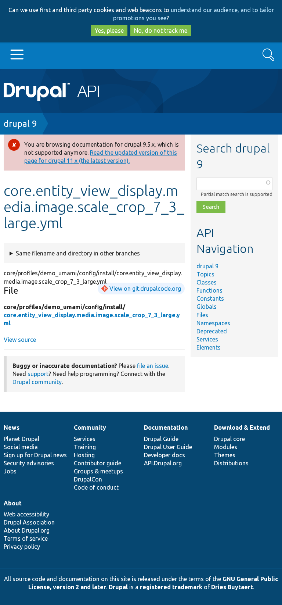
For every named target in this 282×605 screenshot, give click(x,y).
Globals (206, 306)
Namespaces (213, 323)
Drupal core (229, 439)
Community (90, 427)
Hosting (84, 455)
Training (85, 447)
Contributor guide (97, 463)
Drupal (118, 587)
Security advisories (29, 463)
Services (207, 339)
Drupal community (37, 382)
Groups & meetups (98, 471)
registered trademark (171, 587)
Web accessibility (26, 514)
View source (20, 339)
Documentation (166, 427)
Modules (225, 447)
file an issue (152, 365)
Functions (209, 290)
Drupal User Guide (168, 447)
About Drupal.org (27, 530)
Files (202, 315)
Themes (224, 455)
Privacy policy (22, 546)
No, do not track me (160, 30)
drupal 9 (20, 124)
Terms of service (26, 538)
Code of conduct (96, 487)
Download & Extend (242, 427)
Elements (208, 347)
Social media (21, 447)
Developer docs (164, 455)
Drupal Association (29, 522)
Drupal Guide (161, 439)
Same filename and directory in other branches (78, 253)
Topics (205, 274)
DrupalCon (88, 479)
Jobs (10, 471)
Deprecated (211, 331)
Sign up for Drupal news (35, 455)
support (38, 373)
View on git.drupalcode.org (145, 288)
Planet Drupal (21, 439)
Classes (206, 282)
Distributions (231, 463)
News (11, 427)
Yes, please (109, 30)
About (13, 503)
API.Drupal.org (163, 463)
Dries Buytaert (232, 587)
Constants (210, 298)
